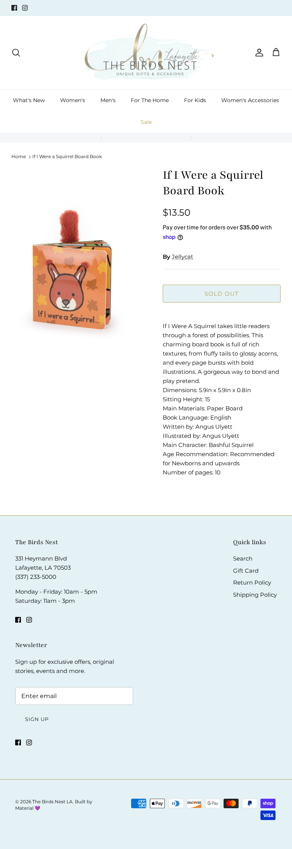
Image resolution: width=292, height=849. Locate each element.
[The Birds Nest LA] (146, 53)
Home (18, 156)
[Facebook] (14, 8)
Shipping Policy (255, 594)
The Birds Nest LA (52, 801)
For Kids (195, 100)
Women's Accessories (250, 100)
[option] (78, 269)
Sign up (37, 719)
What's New (29, 100)
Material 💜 (27, 808)
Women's (72, 100)
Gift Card (246, 570)
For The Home (150, 100)
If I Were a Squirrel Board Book (67, 156)
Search (242, 558)
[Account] (258, 52)
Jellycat (182, 256)
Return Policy (252, 582)
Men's (108, 100)
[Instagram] (25, 8)
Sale (146, 122)
